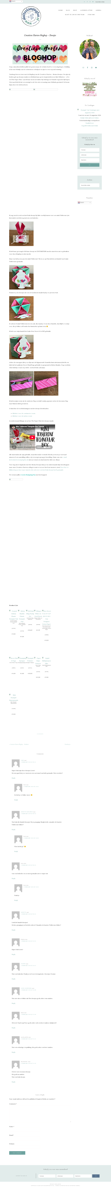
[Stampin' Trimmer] (30, 661)
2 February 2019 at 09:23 (28, 813)
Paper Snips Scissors (38, 666)
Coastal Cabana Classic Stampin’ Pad (13, 622)
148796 (30, 624)
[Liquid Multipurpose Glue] (46, 663)
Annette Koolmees (27, 811)
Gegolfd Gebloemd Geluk (90, 126)
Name (11, 1126)
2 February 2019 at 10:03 (31, 786)
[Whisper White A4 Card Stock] (38, 616)
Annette (23, 912)
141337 (22, 667)
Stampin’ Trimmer (30, 662)
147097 (13, 628)
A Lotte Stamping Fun (31, 16)
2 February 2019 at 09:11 (28, 762)
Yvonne (23, 963)
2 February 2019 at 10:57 (28, 965)
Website (11, 1144)
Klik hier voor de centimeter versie (23, 413)
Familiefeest (90, 123)
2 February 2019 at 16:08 (28, 990)
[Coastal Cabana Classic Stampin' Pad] (13, 619)
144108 (13, 708)
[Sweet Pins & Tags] (13, 661)
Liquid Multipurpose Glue (46, 666)
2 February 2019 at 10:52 (28, 941)
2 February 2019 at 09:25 (28, 865)
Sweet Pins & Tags (14, 662)
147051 (22, 631)
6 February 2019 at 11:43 (28, 1063)
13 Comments (40, 733)
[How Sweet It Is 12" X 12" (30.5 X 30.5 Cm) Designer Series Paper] (46, 624)
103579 (38, 671)
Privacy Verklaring (55, 1184)
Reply (13, 778)
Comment (13, 1104)
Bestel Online (94, 118)
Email (11, 1135)
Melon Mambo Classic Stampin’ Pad (22, 624)
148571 (13, 667)
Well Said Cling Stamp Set (30, 619)
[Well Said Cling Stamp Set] (30, 616)
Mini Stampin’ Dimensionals (14, 703)
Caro (22, 760)
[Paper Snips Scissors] (38, 663)
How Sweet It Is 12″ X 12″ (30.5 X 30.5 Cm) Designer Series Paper (46, 627)
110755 (46, 671)
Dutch (82, 202)
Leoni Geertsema (26, 988)
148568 (46, 634)
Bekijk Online (84, 118)
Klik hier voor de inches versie (22, 416)
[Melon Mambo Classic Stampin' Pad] (22, 621)
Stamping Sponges (22, 662)
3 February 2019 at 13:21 (28, 1038)
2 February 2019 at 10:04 (31, 838)
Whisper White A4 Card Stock (38, 619)
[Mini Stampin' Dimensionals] (13, 700)
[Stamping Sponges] (22, 661)
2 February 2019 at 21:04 (28, 1014)
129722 (30, 667)
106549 (38, 624)
